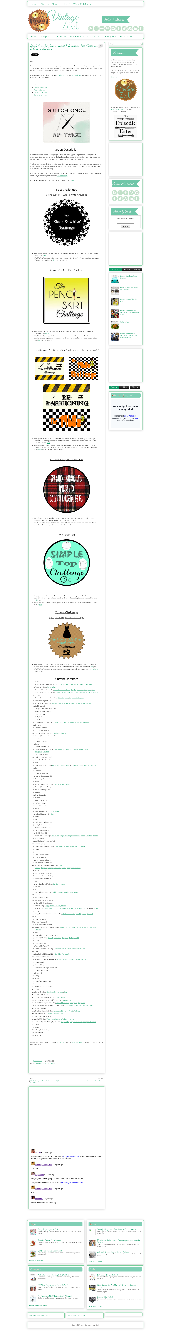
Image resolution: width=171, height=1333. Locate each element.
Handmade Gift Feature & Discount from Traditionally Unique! (118, 1241)
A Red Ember (59, 846)
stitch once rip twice (48, 1063)
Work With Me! (82, 4)
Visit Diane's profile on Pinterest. (40, 1315)
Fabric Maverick (62, 997)
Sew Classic (55, 836)
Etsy (93, 690)
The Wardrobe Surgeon (70, 914)
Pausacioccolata (76, 765)
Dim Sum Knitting (59, 884)
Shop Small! (94, 36)
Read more (114, 77)
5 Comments (37, 1061)
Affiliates (124, 387)
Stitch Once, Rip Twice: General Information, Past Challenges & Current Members (64, 47)
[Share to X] (50, 1061)
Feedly (71, 1011)
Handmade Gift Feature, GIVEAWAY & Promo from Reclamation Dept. (128, 335)
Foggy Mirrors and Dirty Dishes (55, 906)
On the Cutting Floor (61, 733)
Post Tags (137, 269)
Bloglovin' (70, 692)
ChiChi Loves (57, 722)
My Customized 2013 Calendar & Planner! (55, 1296)
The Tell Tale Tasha (62, 1003)
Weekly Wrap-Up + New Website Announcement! (116, 1229)
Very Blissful (65, 1022)
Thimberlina (51, 687)
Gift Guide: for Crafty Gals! (108, 1274)
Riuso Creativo (86, 703)
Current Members (40, 95)
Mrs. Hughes (66, 1000)
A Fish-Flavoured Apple (60, 892)
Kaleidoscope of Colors (62, 690)
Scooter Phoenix (62, 959)
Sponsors (114, 387)
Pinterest (89, 684)
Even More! (127, 36)
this (71, 520)
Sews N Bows (61, 692)
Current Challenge (40, 92)
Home (33, 4)
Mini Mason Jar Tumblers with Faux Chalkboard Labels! (116, 1286)
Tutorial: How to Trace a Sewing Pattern (113, 1251)
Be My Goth (64, 927)
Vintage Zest (57, 749)
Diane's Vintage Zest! (92, 1325)
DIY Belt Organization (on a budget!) (53, 1285)
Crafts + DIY (60, 36)
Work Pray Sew (63, 698)
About (44, 4)
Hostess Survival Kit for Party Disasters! (54, 1274)
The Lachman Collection (62, 784)
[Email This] (46, 1061)
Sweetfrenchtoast (60, 949)
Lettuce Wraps (124, 322)
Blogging (111, 36)
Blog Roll (135, 387)
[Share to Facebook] (53, 1061)
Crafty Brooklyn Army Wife (69, 684)
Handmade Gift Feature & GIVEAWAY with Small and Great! (129, 312)
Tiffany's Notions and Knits (73, 1005)
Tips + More (77, 36)
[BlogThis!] (48, 1061)
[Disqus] (66, 1117)
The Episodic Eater (117, 109)
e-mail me (60, 75)
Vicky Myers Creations (54, 1019)
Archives (127, 269)
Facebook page (77, 75)
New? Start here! (61, 4)
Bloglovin (67, 846)
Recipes (44, 36)
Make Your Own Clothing (60, 765)
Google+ (73, 690)
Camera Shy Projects (105, 1297)
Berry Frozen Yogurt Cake (48, 1229)
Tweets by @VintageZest (76, 1315)
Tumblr (95, 836)
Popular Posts (115, 269)
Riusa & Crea (56, 703)
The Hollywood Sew (54, 938)
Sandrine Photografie (62, 954)
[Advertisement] (125, 159)
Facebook (82, 684)
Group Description (40, 87)
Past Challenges (39, 90)
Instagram (87, 690)
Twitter (89, 692)
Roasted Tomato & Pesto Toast (49, 1240)
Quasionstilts (51, 992)
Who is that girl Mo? (51, 908)
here (72, 180)
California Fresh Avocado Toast (50, 1250)
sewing (38, 1063)
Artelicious (57, 1011)
